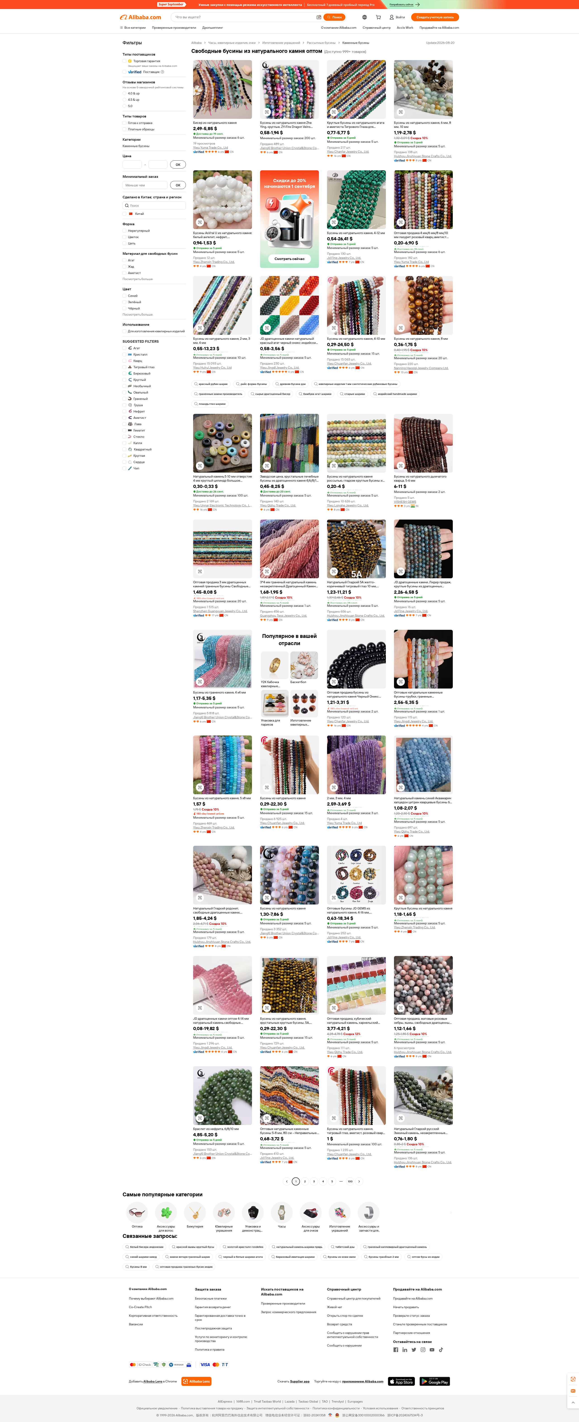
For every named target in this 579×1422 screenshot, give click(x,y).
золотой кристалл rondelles (245, 1247)
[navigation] (154, 612)
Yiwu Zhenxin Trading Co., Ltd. (214, 262)
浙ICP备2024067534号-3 (405, 1415)
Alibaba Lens (152, 1381)
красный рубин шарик (213, 384)
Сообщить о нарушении (344, 1345)
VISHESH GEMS (405, 502)
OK (178, 164)
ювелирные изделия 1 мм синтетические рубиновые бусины (358, 384)
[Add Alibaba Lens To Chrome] (196, 1381)
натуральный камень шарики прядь (299, 1247)
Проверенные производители (283, 1303)
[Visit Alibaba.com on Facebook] (396, 1349)
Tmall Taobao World (267, 1401)
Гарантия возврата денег (213, 1307)
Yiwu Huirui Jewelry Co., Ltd (212, 367)
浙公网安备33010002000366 (363, 1415)
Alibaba (196, 43)
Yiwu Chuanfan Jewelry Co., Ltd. (349, 363)
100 (350, 1181)
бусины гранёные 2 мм (384, 1256)
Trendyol (338, 1401)
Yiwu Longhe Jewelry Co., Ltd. (348, 505)
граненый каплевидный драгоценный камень (397, 1247)
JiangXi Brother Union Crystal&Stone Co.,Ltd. (289, 148)
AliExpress (225, 1401)
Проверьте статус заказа (411, 1315)
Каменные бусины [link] (355, 43)
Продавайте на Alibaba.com (413, 1298)
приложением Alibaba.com (362, 1381)
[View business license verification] (330, 1415)
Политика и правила (209, 1349)
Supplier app (300, 1381)
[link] (573, 1379)
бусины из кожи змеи (342, 1256)
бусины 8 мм (138, 1266)
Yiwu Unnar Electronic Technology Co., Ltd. (222, 505)
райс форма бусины (254, 384)
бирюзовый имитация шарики (295, 1256)
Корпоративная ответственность (153, 1315)
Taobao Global (308, 1401)
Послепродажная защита (213, 1328)
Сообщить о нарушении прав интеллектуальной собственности (352, 1335)
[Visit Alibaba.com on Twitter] (414, 1349)
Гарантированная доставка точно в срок (220, 1317)
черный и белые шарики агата (243, 1256)
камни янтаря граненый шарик (190, 1256)
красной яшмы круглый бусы (195, 1247)
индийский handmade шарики (397, 394)
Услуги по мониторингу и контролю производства (221, 1339)
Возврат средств (339, 1324)
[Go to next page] (359, 1181)
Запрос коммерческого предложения (288, 1312)
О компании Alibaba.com (148, 1289)
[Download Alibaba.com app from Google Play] (435, 1381)
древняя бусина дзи (293, 384)
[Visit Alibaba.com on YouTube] (432, 1349)
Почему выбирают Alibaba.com (151, 1298)
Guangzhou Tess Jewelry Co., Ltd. (283, 615)
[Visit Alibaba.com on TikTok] (441, 1349)
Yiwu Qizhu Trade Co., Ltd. (278, 505)
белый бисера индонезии (146, 1247)
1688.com (243, 1401)
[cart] (379, 18)
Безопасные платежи (211, 1298)
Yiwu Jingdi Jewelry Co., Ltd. (279, 367)
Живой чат (334, 1307)
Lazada (289, 1401)
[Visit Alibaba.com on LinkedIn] (405, 1349)
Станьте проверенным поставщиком (420, 1324)
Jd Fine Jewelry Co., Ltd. (344, 258)
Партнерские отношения (411, 1333)
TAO (325, 1401)
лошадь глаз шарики (212, 403)
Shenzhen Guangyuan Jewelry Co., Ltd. (220, 611)
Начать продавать (406, 1307)
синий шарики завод (143, 1256)
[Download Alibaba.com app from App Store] (401, 1381)
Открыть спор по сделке (345, 1315)
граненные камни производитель (220, 394)
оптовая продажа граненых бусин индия (186, 1266)
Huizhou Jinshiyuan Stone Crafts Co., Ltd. (423, 156)
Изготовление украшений (281, 43)
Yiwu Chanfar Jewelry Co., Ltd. (348, 151)
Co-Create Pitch (140, 1307)
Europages (355, 1401)
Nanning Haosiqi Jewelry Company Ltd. (421, 368)
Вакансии (136, 1324)
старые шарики (354, 394)
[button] (319, 17)
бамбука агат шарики (317, 394)
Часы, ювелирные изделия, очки (232, 43)
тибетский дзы (345, 1247)
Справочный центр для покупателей (353, 1298)
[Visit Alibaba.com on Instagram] (423, 1349)
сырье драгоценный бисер (272, 394)
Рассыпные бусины (321, 43)
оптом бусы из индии (425, 1256)
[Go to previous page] (287, 1181)
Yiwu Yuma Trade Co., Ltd (210, 147)
